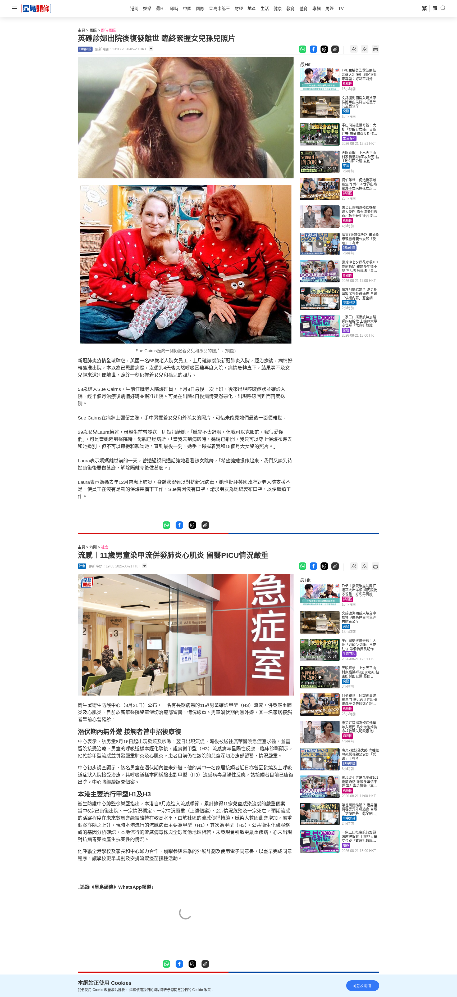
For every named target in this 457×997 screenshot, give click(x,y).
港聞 (93, 547)
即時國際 (108, 30)
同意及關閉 (362, 986)
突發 (346, 111)
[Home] (36, 8)
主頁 (81, 30)
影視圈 (347, 83)
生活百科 (349, 138)
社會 (104, 547)
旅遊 (346, 330)
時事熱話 (349, 302)
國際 (93, 30)
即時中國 (349, 248)
